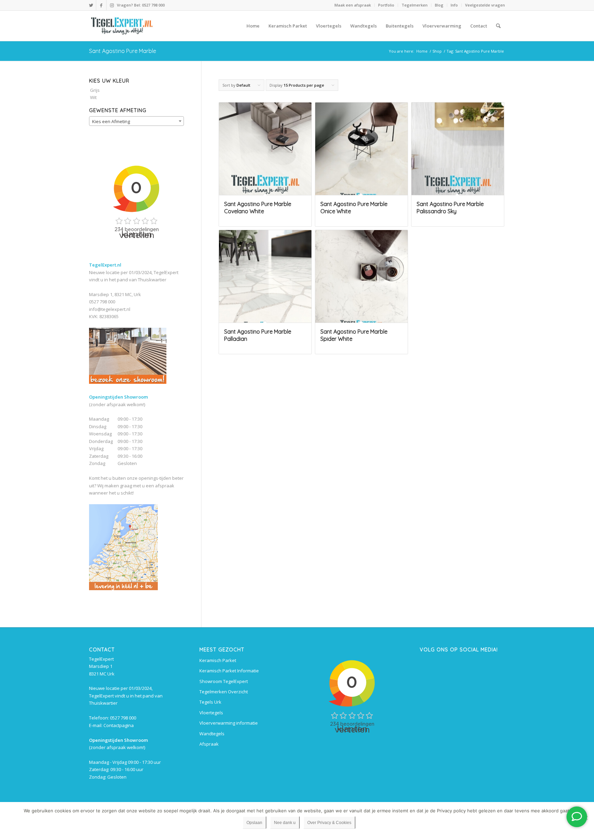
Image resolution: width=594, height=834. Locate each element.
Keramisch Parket (217, 660)
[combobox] (136, 121)
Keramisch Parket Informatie (229, 671)
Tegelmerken (415, 5)
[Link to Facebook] (101, 5)
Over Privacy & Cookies (329, 822)
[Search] (498, 26)
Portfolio (386, 5)
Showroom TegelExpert (223, 681)
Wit (93, 97)
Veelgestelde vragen (485, 5)
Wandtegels (211, 733)
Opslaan (254, 822)
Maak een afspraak (352, 5)
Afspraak (209, 744)
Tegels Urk (210, 702)
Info (454, 5)
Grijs (95, 90)
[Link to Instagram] (112, 5)
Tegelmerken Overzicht (223, 692)
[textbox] (136, 121)
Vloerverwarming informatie (228, 723)
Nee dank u (285, 822)
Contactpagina (118, 725)
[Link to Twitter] (91, 5)
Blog (439, 5)
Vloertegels (211, 713)
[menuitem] (353, 5)
